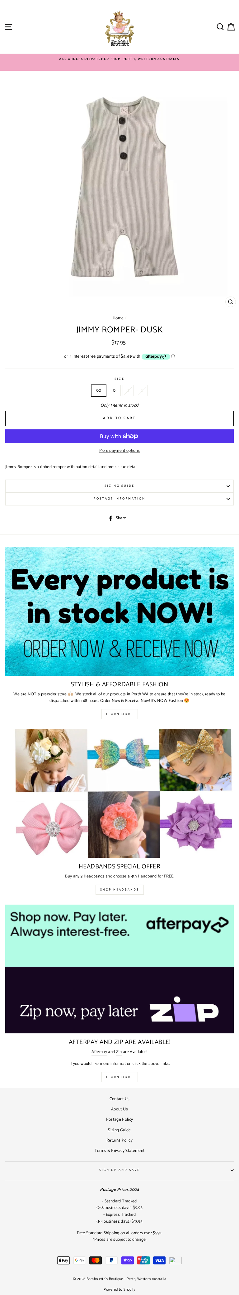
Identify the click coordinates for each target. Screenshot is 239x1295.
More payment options (119, 450)
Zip (119, 1052)
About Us (119, 1109)
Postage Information (119, 498)
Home (118, 318)
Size (119, 379)
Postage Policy (119, 1119)
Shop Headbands (119, 889)
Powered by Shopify (119, 1290)
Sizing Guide (120, 486)
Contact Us (119, 1098)
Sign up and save (119, 1170)
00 (98, 390)
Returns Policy (119, 1140)
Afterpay (99, 1052)
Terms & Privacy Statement (120, 1150)
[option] (119, 59)
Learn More (119, 714)
